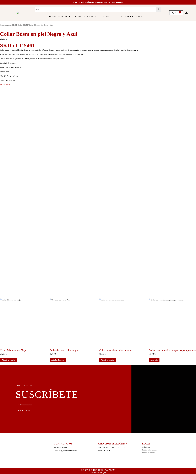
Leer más (154, 360)
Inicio (2, 25)
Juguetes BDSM (11, 25)
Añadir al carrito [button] (8, 360)
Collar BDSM (23, 25)
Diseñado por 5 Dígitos (98, 473)
